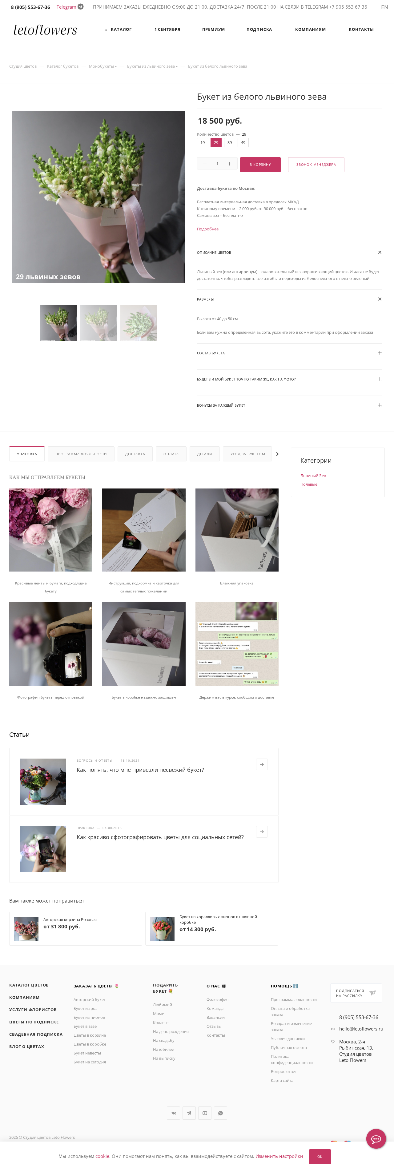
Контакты (216, 1035)
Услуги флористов (33, 1009)
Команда (215, 1008)
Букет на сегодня (90, 1062)
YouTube (204, 1113)
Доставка (135, 454)
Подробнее (208, 229)
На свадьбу (164, 1040)
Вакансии (216, 1017)
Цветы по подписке (34, 1022)
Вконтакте (173, 1113)
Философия (217, 999)
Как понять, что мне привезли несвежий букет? (140, 769)
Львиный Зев (313, 475)
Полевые (308, 484)
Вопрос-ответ (284, 1071)
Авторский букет (90, 999)
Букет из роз (85, 1008)
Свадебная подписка (35, 1034)
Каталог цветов (29, 985)
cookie (102, 1156)
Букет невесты (87, 1053)
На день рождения (171, 1031)
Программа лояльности (81, 454)
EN (384, 7)
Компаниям (24, 997)
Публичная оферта (289, 1047)
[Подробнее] (262, 764)
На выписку (164, 1058)
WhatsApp (220, 1113)
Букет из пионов (89, 1017)
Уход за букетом (248, 454)
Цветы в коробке (90, 1044)
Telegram (66, 7)
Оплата (171, 454)
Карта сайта (282, 1080)
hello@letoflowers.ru (361, 1029)
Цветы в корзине (90, 1035)
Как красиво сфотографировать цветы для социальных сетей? (160, 837)
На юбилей (163, 1049)
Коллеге (160, 1022)
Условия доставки (288, 1038)
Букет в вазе (85, 1026)
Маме (158, 1013)
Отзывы (214, 1026)
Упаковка (27, 454)
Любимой (162, 1004)
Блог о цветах (26, 1046)
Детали (204, 454)
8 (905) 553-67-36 (358, 1017)
